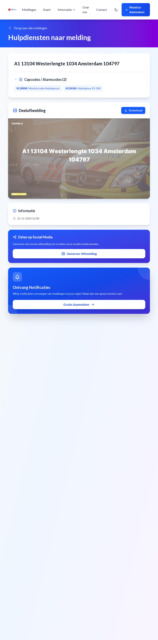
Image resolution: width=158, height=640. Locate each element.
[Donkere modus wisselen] (116, 10)
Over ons (85, 9)
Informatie (65, 9)
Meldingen (29, 9)
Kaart (47, 9)
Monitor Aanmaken (137, 9)
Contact (101, 9)
